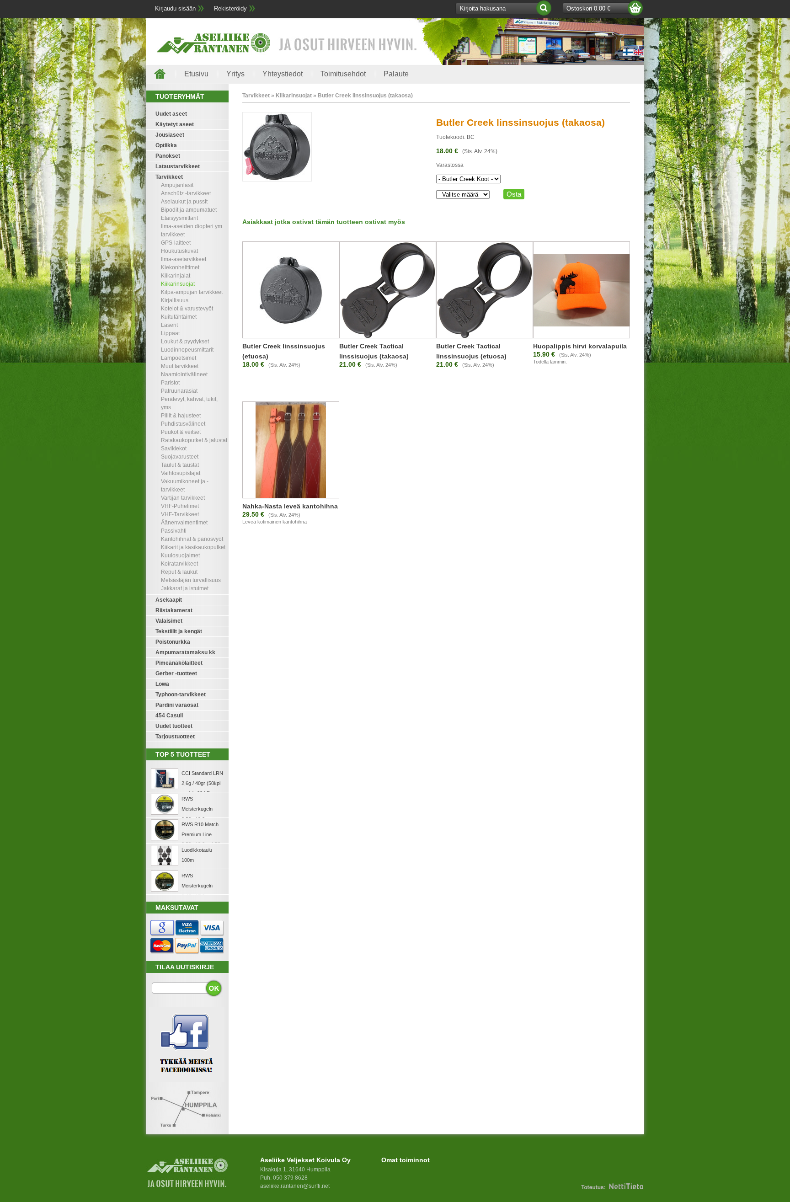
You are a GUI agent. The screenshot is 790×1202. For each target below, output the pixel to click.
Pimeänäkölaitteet (179, 663)
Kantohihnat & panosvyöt (192, 539)
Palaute (396, 74)
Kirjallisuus (174, 300)
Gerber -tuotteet (176, 673)
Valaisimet (168, 621)
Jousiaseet (169, 135)
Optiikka (166, 145)
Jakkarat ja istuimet (184, 588)
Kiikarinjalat (175, 275)
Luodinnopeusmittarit (187, 350)
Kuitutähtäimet (179, 317)
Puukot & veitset (181, 432)
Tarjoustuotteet (175, 736)
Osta (514, 194)
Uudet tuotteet (173, 726)
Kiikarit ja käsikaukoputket (193, 547)
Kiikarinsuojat (178, 284)
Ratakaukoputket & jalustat (194, 440)
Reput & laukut (179, 572)
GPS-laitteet (176, 243)
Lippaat (170, 333)
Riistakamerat (173, 610)
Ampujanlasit (177, 185)
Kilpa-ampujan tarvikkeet (192, 292)
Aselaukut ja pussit (184, 201)
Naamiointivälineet (184, 374)
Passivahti (174, 531)
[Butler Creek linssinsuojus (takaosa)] (277, 179)
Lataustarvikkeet (177, 166)
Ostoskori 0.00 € (588, 8)
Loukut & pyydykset (185, 341)
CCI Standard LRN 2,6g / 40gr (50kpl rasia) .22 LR (202, 783)
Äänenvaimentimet (184, 522)
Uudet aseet (171, 114)
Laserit (169, 325)
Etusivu (196, 74)
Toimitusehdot (343, 74)
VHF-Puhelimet (180, 506)
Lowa (162, 684)
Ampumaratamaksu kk (185, 652)
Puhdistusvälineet (183, 424)
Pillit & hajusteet (181, 415)
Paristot (170, 382)
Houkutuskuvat (179, 251)
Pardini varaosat (176, 705)
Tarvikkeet (169, 177)
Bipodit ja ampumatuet (189, 210)
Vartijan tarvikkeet (183, 498)
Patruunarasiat (179, 391)
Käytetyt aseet (174, 124)
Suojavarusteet (179, 457)
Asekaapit (168, 600)
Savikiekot (174, 448)
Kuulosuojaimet (180, 555)
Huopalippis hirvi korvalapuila (580, 346)
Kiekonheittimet (180, 267)
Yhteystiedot (282, 74)
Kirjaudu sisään (175, 8)
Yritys (235, 74)
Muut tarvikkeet (179, 366)
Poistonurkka (172, 642)
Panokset (167, 156)
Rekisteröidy (230, 8)
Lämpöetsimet (178, 358)
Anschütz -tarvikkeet (186, 193)
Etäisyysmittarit (179, 218)
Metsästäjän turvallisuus (191, 580)
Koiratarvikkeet (179, 564)
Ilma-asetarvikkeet (183, 259)
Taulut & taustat (180, 465)
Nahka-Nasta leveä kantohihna (290, 506)
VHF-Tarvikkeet (180, 514)
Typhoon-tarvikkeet (180, 694)
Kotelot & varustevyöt (187, 308)
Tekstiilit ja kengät (178, 631)
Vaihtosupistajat (180, 473)
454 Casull (169, 715)
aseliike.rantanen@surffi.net (295, 1186)
